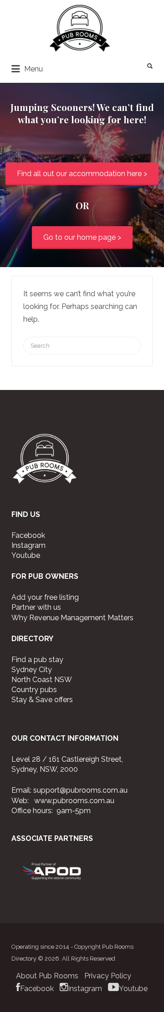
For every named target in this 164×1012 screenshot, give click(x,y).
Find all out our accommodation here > (82, 173)
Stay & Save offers (42, 699)
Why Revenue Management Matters (72, 617)
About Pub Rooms (47, 976)
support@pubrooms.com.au (80, 790)
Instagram (28, 545)
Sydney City (31, 669)
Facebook (28, 535)
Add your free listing (45, 597)
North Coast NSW (41, 679)
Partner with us (36, 607)
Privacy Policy (107, 976)
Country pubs (34, 689)
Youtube (25, 555)
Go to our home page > (82, 237)
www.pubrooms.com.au (74, 800)
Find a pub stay (37, 659)
